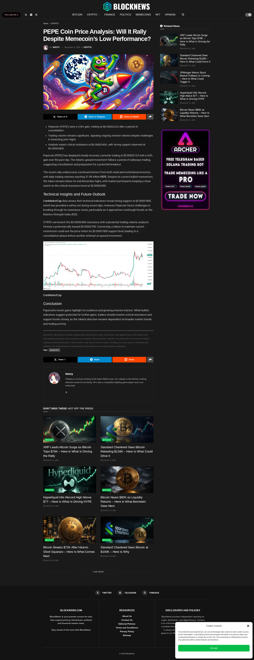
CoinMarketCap (52, 200)
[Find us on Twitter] (26, 15)
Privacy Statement (222, 655)
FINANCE (109, 14)
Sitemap (127, 635)
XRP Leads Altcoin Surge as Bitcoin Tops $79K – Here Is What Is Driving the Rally (67, 451)
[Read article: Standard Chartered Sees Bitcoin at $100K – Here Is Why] (127, 529)
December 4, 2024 (72, 47)
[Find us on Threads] (36, 15)
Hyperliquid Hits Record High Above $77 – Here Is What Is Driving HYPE (194, 95)
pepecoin (54, 350)
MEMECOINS (143, 14)
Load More (98, 572)
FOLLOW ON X (11, 15)
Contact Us (127, 620)
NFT (158, 14)
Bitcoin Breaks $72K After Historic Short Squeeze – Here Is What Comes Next (69, 552)
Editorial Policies (126, 624)
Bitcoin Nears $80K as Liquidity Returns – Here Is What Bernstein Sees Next (123, 502)
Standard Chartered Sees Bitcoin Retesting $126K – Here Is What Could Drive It (127, 451)
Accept (213, 648)
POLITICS (125, 14)
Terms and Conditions (127, 627)
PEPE (103, 176)
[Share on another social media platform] (150, 117)
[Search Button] (183, 15)
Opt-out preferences (205, 655)
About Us (127, 616)
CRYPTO (92, 14)
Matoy (56, 47)
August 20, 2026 (52, 560)
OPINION (170, 14)
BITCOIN (77, 14)
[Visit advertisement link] (185, 170)
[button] (248, 625)
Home (45, 24)
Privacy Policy (127, 631)
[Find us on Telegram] (31, 15)
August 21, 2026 (52, 460)
